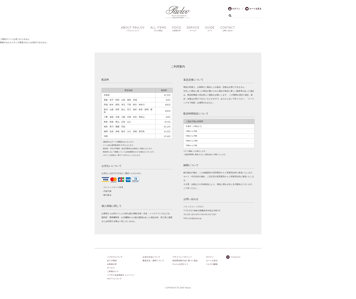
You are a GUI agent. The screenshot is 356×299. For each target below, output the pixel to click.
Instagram (236, 257)
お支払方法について (151, 257)
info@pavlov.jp (195, 218)
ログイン (236, 8)
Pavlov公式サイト (180, 264)
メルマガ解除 (212, 264)
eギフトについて (114, 278)
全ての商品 (112, 260)
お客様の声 (112, 264)
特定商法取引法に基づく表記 (185, 260)
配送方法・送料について (153, 260)
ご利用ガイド (113, 271)
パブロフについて (115, 257)
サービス (111, 268)
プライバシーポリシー (182, 257)
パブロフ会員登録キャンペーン (120, 275)
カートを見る (255, 8)
